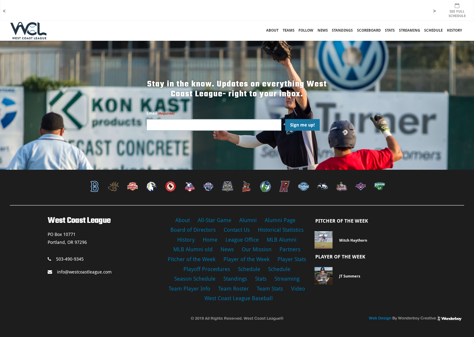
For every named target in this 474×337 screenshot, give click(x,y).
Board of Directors (193, 230)
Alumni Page (280, 220)
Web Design (380, 318)
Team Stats (270, 289)
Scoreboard (369, 30)
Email (160, 113)
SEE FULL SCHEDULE (457, 13)
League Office (242, 240)
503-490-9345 (70, 259)
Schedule (249, 269)
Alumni (248, 220)
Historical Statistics (281, 230)
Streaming (409, 30)
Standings (342, 30)
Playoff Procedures (206, 269)
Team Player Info (189, 289)
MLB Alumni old (193, 249)
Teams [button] (289, 30)
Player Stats (291, 259)
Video (298, 289)
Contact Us (237, 230)
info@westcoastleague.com (84, 271)
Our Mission (257, 249)
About (272, 30)
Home (210, 240)
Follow (305, 30)
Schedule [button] (433, 30)
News (322, 30)
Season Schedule (195, 279)
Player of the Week (246, 259)
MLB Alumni (281, 240)
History (454, 30)
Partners (289, 249)
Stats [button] (390, 30)
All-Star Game (214, 220)
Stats (261, 279)
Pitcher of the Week (192, 259)
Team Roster (233, 289)
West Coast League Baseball (238, 298)
